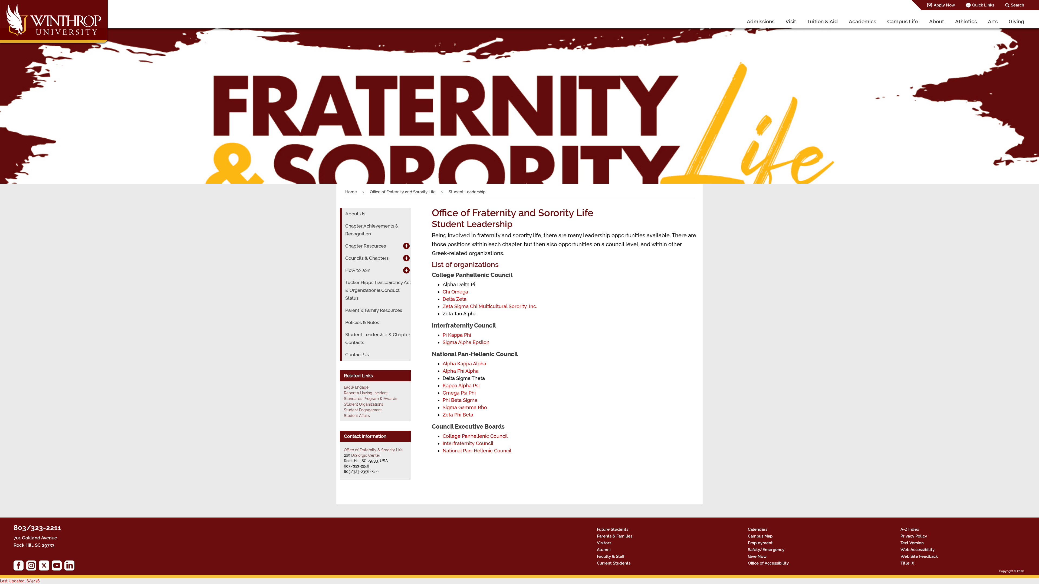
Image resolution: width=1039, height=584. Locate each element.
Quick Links (983, 5)
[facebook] (20, 566)
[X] (45, 566)
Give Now (757, 556)
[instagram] (32, 566)
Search (1017, 5)
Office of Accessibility (768, 563)
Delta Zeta (454, 299)
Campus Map (760, 536)
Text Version (912, 542)
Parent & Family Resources (373, 310)
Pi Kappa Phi (457, 335)
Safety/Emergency (766, 549)
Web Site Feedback (919, 556)
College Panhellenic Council (475, 436)
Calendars (757, 529)
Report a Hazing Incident (366, 393)
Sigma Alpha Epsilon (466, 342)
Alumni (604, 549)
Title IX (907, 563)
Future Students (612, 529)
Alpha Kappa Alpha (464, 363)
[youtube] (58, 566)
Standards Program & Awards (370, 398)
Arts (993, 21)
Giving (1016, 21)
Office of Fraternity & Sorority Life (373, 450)
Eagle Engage (356, 387)
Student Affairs (357, 415)
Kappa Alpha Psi (461, 385)
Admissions (760, 21)
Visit (790, 21)
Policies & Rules (362, 322)
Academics (862, 21)
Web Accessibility (917, 549)
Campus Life (902, 21)
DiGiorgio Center (365, 455)
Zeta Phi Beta (458, 415)
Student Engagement (363, 410)
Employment (760, 542)
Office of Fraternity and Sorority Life (403, 191)
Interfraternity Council (468, 443)
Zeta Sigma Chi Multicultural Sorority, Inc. (490, 306)
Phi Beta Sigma (460, 400)
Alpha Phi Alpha (461, 371)
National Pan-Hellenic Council (477, 450)
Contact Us (357, 354)
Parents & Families (614, 536)
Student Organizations (363, 404)
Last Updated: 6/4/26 (20, 581)
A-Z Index (909, 529)
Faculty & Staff (610, 556)
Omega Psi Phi (459, 393)
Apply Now (944, 5)
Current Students (613, 563)
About (936, 21)
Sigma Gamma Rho (465, 407)
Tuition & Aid (822, 21)
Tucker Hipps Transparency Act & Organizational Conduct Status (378, 290)
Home (351, 191)
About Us (355, 213)
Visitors (604, 542)
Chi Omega (455, 292)
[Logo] (54, 23)
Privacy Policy (913, 536)
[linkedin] (70, 566)
